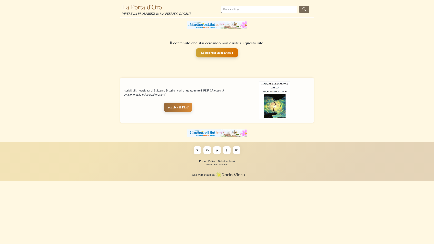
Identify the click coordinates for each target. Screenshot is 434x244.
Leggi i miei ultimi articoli (217, 52)
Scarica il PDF (178, 107)
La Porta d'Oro (142, 6)
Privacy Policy (207, 161)
